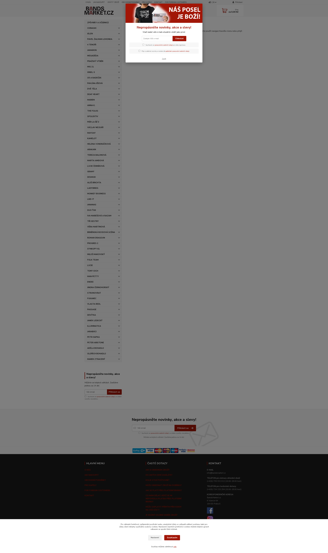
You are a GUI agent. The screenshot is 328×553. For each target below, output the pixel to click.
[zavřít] (198, 7)
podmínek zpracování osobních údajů (177, 51)
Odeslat (179, 38)
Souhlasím (172, 537)
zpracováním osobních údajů (163, 45)
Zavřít (164, 59)
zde (174, 546)
